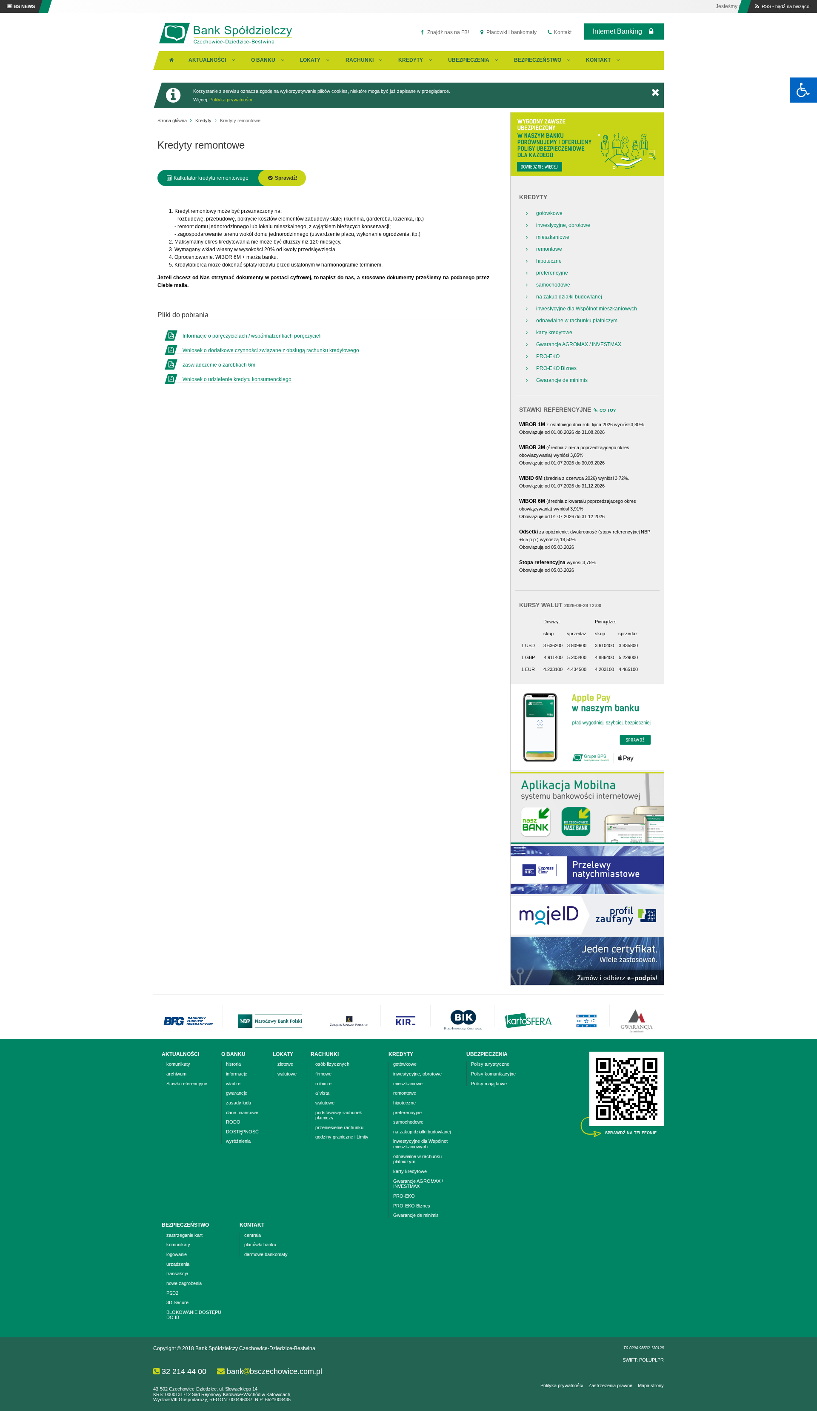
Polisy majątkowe (489, 1083)
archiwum (176, 1073)
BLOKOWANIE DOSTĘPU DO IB (193, 1315)
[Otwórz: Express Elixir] (587, 892)
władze (233, 1083)
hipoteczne (549, 261)
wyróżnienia (238, 1141)
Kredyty (410, 60)
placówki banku (260, 1244)
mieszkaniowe (552, 237)
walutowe (287, 1073)
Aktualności (207, 60)
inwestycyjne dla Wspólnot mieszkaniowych (586, 309)
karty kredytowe (554, 333)
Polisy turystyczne (490, 1064)
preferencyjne (552, 273)
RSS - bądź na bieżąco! (785, 6)
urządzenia (177, 1264)
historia (233, 1064)
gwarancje (236, 1093)
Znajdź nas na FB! (447, 32)
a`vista (322, 1093)
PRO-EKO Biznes (556, 368)
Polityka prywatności (230, 99)
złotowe (285, 1064)
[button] (803, 90)
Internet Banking (617, 31)
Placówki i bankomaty (511, 32)
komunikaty (178, 1064)
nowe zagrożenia (184, 1283)
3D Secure (177, 1302)
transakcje (177, 1273)
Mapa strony (651, 1385)
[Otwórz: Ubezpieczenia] (587, 175)
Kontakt (562, 32)
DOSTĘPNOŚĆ (242, 1131)
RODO (233, 1121)
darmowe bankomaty (266, 1254)
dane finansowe (242, 1112)
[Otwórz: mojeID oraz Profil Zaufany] (587, 933)
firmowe (323, 1073)
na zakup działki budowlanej (569, 297)
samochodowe (553, 285)
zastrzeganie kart (184, 1235)
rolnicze (323, 1083)
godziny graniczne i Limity (342, 1136)
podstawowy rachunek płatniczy (338, 1115)
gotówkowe (549, 213)
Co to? (607, 410)
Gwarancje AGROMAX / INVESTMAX (578, 344)
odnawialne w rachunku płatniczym (576, 321)
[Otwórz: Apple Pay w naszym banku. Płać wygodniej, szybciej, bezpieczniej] (587, 768)
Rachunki (360, 60)
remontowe (549, 249)
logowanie (176, 1254)
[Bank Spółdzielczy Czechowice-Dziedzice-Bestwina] (225, 43)
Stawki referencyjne (186, 1083)
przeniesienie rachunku (339, 1127)
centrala (252, 1235)
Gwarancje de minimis (562, 380)
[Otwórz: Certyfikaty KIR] (587, 983)
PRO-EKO (548, 356)
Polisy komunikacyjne (493, 1073)
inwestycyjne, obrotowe (563, 225)
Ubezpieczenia (468, 60)
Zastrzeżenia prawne (610, 1385)
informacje (236, 1073)
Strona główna (172, 120)
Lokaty (310, 60)
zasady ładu (238, 1102)
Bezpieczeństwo (537, 60)
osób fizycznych (332, 1064)
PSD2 (172, 1293)
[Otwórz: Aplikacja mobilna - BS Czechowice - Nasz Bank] (587, 842)
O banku (263, 60)
